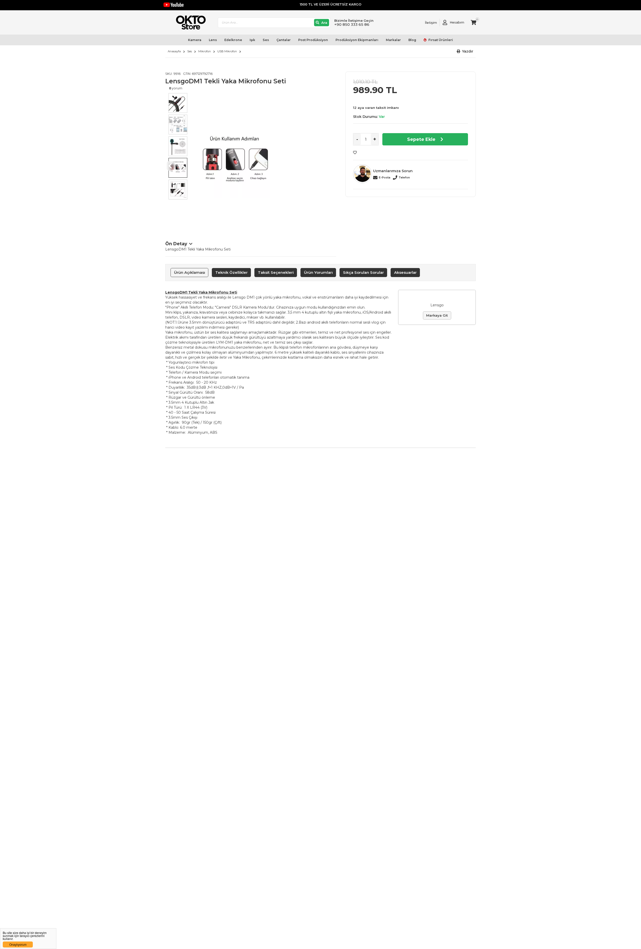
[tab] (189, 272)
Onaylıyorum (18, 944)
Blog (412, 40)
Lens (213, 40)
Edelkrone (233, 40)
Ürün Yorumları (318, 272)
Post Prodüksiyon (313, 40)
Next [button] (331, 166)
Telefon (404, 177)
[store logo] (189, 23)
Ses (266, 40)
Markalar (393, 40)
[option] (263, 161)
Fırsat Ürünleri (440, 40)
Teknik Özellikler (231, 272)
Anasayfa (174, 51)
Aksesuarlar (405, 272)
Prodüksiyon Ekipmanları (357, 40)
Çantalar (283, 40)
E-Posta (384, 177)
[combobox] (274, 23)
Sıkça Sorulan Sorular (363, 272)
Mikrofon (204, 51)
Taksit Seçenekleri (276, 272)
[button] (465, 51)
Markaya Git (437, 315)
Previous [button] (170, 166)
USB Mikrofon (227, 51)
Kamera (194, 40)
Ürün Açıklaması (189, 272)
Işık (252, 40)
